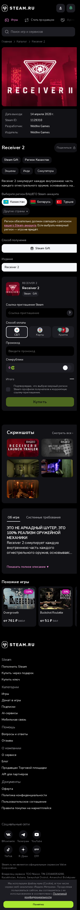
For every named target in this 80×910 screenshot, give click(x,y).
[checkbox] (8, 389)
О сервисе (9, 755)
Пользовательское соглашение (24, 802)
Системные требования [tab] (43, 517)
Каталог (22, 42)
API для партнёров (15, 774)
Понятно (38, 904)
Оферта (7, 789)
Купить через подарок (17, 673)
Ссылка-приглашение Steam (38, 309)
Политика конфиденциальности (24, 795)
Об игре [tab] (13, 517)
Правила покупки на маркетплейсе (26, 808)
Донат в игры (11, 700)
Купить (40, 401)
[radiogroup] (40, 332)
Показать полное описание (27, 567)
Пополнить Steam (14, 667)
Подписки (8, 707)
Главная (7, 42)
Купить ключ (11, 679)
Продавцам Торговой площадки (24, 768)
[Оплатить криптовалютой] (63, 332)
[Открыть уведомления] (71, 8)
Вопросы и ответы (15, 734)
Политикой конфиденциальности (46, 895)
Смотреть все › (62, 433)
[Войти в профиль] (60, 8)
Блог (5, 761)
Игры (5, 694)
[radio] (17, 332)
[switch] (67, 368)
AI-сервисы (10, 713)
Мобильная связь (14, 720)
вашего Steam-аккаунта (20, 225)
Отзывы (7, 741)
